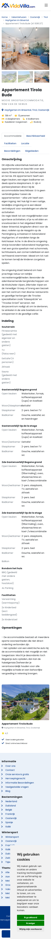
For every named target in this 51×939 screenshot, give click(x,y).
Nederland (11, 801)
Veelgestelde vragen (17, 787)
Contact (10, 770)
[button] (46, 48)
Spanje (9, 822)
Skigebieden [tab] (32, 151)
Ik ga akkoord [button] (30, 917)
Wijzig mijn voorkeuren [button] (30, 929)
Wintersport (12, 837)
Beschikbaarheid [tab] (35, 136)
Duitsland (10, 805)
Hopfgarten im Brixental (17, 20)
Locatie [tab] (25, 143)
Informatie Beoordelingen (19, 782)
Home (5, 17)
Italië (8, 826)
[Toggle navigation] (46, 5)
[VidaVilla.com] (18, 5)
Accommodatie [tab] (13, 136)
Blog (7, 791)
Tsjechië (9, 862)
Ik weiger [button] (30, 923)
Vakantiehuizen (18, 17)
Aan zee (9, 876)
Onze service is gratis (17, 774)
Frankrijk (10, 814)
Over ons (10, 766)
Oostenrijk (35, 17)
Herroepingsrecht (15, 778)
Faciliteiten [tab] (10, 143)
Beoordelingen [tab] (12, 151)
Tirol (46, 17)
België (8, 809)
